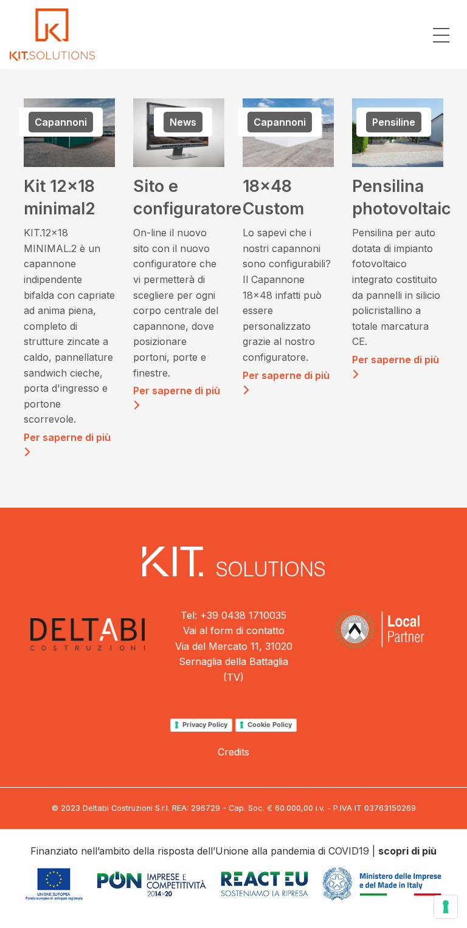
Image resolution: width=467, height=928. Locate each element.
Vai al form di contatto (234, 630)
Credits (233, 752)
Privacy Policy (204, 724)
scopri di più (407, 851)
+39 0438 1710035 (243, 615)
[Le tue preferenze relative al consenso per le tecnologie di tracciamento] (445, 906)
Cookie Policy (269, 724)
